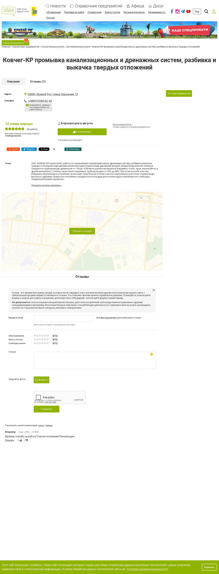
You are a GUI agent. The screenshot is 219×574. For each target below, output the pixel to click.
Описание (13, 81)
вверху (49, 425)
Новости (58, 6)
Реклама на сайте (74, 12)
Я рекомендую (83, 131)
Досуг (158, 6)
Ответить (9, 440)
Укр (197, 11)
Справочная (94, 12)
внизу (41, 425)
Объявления (53, 12)
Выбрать (43, 380)
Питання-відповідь (134, 12)
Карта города (112, 12)
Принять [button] (209, 567)
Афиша (137, 6)
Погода (50, 17)
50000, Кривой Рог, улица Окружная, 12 (53, 94)
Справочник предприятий (98, 6)
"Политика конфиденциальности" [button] (147, 569)
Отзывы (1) (38, 81)
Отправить (46, 409)
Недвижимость (157, 12)
